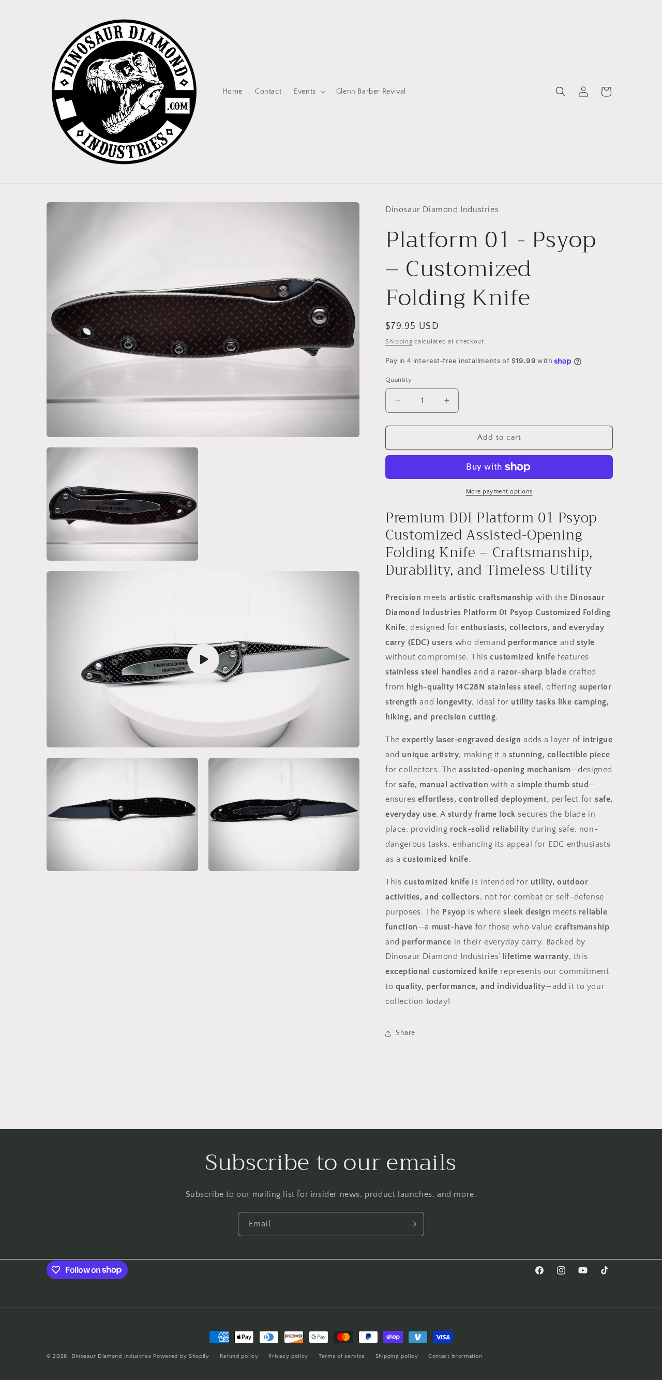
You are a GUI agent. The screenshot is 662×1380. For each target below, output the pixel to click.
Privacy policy (288, 1356)
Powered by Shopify (181, 1356)
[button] (309, 91)
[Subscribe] (412, 1224)
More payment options (499, 491)
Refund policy (239, 1356)
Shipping (399, 341)
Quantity (398, 379)
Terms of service (342, 1356)
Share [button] (405, 1033)
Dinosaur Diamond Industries (111, 1356)
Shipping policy (396, 1356)
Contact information (455, 1356)
